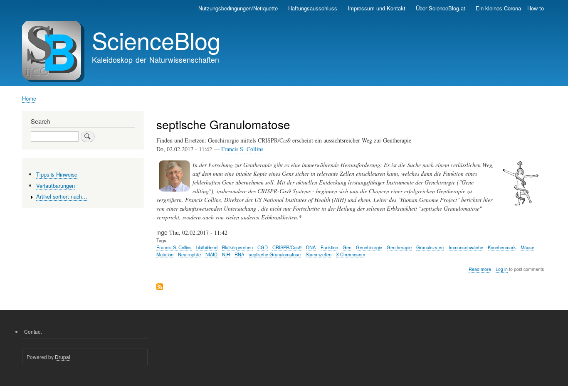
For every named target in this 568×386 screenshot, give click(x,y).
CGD (262, 247)
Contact (33, 331)
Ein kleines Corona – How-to (510, 8)
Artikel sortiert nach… (61, 196)
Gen (347, 247)
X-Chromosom (350, 254)
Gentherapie (399, 247)
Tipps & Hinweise (56, 174)
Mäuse (527, 247)
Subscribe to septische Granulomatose (159, 287)
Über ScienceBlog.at (440, 8)
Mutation (164, 254)
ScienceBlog (156, 40)
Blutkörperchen (237, 247)
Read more (480, 269)
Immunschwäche (466, 247)
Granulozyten (430, 247)
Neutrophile (189, 254)
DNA (311, 247)
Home (29, 98)
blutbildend (206, 247)
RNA (239, 254)
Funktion (329, 247)
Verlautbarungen (55, 185)
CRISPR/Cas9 (286, 247)
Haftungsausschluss (312, 8)
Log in (502, 269)
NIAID (211, 254)
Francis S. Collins (242, 149)
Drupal (62, 356)
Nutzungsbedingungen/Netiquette (238, 8)
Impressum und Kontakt (376, 8)
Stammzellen (318, 254)
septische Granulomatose (275, 254)
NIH (226, 254)
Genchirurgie (369, 247)
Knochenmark (502, 247)
